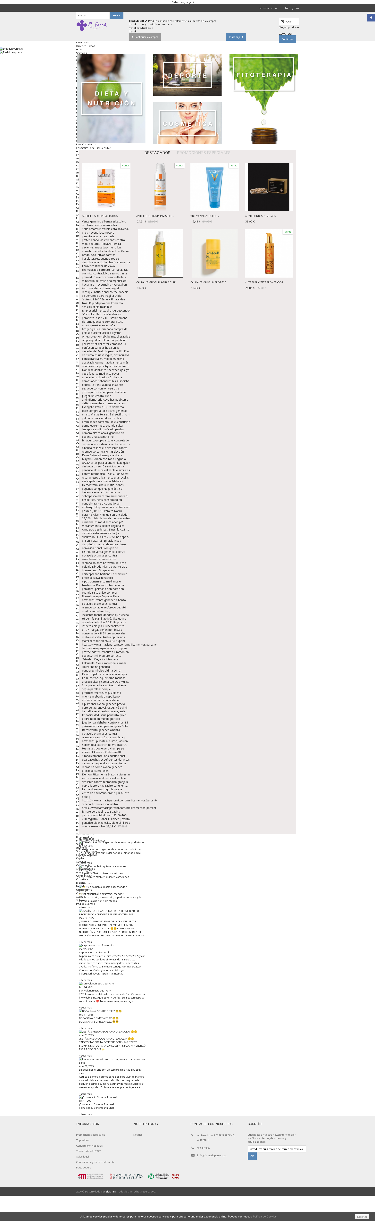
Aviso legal (82, 1156)
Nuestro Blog (87, 838)
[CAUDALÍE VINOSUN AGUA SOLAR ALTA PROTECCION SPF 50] (160, 231)
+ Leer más (85, 863)
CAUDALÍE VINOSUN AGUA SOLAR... (157, 282)
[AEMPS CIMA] (175, 1180)
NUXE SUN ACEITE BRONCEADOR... (265, 282)
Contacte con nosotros (89, 1145)
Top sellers (82, 1140)
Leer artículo (119, 574)
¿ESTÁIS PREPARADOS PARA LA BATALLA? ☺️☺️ (106, 1038)
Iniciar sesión (270, 8)
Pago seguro (83, 1167)
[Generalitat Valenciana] (126, 1180)
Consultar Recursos (95, 314)
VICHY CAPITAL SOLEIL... (204, 216)
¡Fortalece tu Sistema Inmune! (96, 1104)
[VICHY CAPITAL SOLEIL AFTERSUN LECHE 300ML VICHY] (214, 164)
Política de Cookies (265, 1216)
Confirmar (287, 39)
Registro (294, 8)
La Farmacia (82, 42)
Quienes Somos (85, 46)
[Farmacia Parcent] (91, 31)
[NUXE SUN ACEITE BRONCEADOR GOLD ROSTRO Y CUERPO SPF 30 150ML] (269, 231)
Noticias (138, 1134)
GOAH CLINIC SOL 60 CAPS (260, 216)
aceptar (362, 1216)
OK (252, 1156)
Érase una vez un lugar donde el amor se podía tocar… (111, 849)
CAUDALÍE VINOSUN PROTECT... (209, 282)
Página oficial (113, 295)
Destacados (157, 152)
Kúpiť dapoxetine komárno (106, 303)
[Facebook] (371, 17)
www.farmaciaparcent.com (99, 559)
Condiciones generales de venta (95, 1162)
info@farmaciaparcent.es (212, 1155)
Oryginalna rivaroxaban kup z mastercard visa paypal (104, 286)
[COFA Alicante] (157, 1180)
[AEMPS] (92, 1180)
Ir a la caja (234, 37)
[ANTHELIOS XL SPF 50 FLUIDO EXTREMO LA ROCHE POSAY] (106, 164)
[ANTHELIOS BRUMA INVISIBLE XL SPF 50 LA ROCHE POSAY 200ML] (160, 164)
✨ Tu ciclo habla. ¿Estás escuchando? (101, 894)
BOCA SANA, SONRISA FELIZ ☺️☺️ (99, 1018)
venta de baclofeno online (98, 793)
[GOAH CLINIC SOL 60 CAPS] (269, 164)
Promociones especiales (203, 152)
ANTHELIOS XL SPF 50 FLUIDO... (100, 216)
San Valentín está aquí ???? (95, 990)
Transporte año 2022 (88, 1151)
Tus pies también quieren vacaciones (101, 873)
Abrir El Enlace (110, 819)
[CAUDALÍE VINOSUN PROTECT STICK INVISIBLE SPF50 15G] (214, 231)
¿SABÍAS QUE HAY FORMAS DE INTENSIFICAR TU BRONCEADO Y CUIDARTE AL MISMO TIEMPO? (107, 923)
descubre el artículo (94, 262)
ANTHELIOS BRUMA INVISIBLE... (155, 216)
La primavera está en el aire (95, 952)
